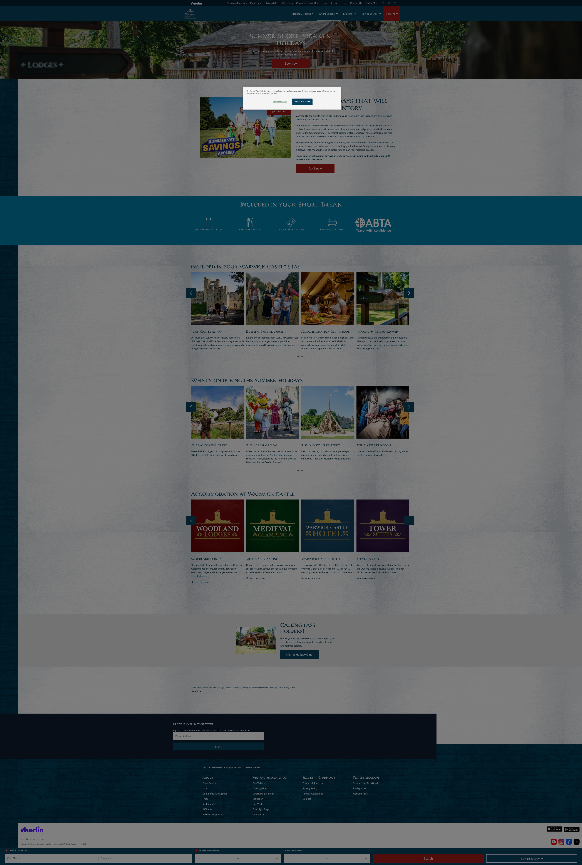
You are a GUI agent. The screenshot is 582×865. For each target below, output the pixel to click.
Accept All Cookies (302, 102)
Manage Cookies (280, 101)
